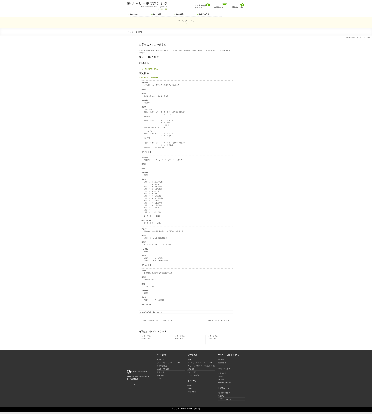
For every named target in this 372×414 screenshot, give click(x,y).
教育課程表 (190, 369)
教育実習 (220, 376)
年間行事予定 (204, 14)
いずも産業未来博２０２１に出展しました (157, 320)
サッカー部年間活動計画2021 (149, 69)
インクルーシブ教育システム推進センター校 (201, 366)
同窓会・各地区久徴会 (224, 382)
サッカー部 (358, 37)
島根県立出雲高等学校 (149, 3)
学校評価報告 (161, 375)
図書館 (189, 388)
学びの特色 (157, 14)
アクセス (160, 378)
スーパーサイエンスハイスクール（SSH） (200, 363)
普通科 (189, 359)
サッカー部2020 (179, 336)
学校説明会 (221, 396)
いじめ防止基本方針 (193, 375)
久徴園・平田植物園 (163, 369)
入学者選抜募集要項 (224, 393)
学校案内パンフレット (224, 399)
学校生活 (179, 14)
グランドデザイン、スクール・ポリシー (169, 363)
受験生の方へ (237, 7)
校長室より (160, 359)
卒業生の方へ (220, 7)
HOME (348, 37)
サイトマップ (131, 384)
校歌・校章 (160, 372)
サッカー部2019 (146, 336)
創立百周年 (221, 379)
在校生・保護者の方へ (200, 6)
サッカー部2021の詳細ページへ (150, 77)
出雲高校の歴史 (162, 366)
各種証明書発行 (222, 373)
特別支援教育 (222, 363)
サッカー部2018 (212, 336)
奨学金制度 (221, 359)
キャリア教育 (191, 372)
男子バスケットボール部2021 (219, 320)
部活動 (353, 37)
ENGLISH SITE (162, 9)
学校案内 (133, 14)
